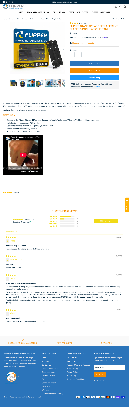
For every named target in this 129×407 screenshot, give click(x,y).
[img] (11, 237)
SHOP (21, 12)
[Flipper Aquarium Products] (14, 6)
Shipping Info (72, 358)
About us (45, 361)
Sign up (99, 374)
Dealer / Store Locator (51, 368)
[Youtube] (6, 2)
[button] (53, 216)
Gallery (44, 379)
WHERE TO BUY (59, 12)
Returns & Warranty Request (78, 365)
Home (5, 19)
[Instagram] (9, 2)
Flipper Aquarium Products (83, 43)
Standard (12, 19)
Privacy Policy (72, 368)
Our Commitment (49, 383)
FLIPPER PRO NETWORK (101, 12)
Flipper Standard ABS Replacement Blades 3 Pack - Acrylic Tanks (39, 19)
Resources (71, 361)
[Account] (115, 6)
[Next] (63, 49)
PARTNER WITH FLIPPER (78, 12)
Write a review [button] (105, 221)
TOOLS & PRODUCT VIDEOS (38, 12)
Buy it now (94, 70)
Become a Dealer (49, 372)
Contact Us (46, 365)
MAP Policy (71, 376)
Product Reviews (49, 376)
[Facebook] (4, 2)
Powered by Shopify (35, 397)
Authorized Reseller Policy (52, 394)
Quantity (73, 50)
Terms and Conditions (76, 379)
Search (45, 358)
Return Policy (72, 372)
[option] (37, 49)
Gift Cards (46, 386)
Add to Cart (94, 63)
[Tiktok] (12, 2)
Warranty (45, 390)
